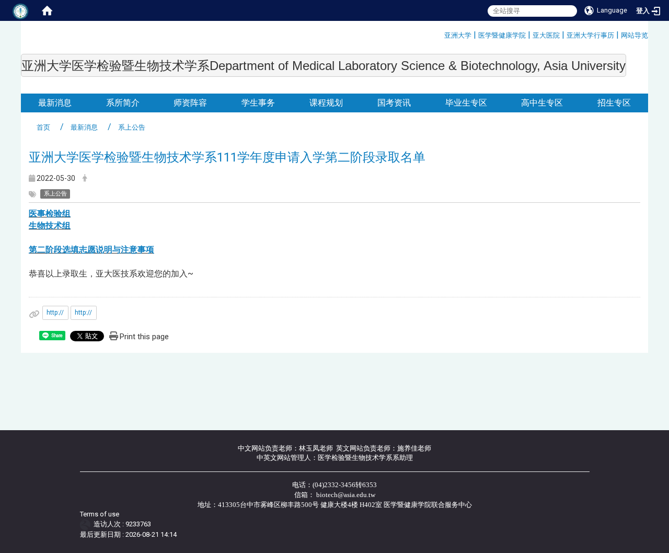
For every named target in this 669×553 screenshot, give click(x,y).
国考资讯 (394, 103)
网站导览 (634, 35)
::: (440, 34)
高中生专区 (542, 103)
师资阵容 (190, 103)
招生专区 (614, 103)
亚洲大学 (457, 35)
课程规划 (326, 103)
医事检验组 (50, 213)
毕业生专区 (466, 103)
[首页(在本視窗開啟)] (47, 10)
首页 (43, 127)
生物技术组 (50, 226)
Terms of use (99, 514)
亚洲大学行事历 (590, 35)
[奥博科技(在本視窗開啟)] (87, 524)
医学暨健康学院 (502, 35)
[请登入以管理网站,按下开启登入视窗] (21, 10)
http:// (55, 312)
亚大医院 (546, 35)
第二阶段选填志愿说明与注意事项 (91, 250)
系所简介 (123, 103)
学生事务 (258, 103)
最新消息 (55, 103)
